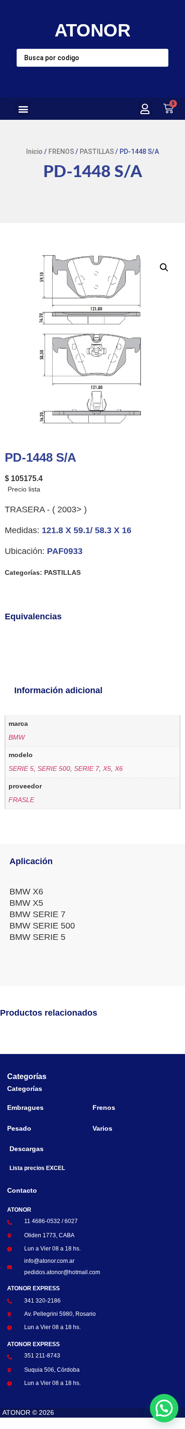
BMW (17, 737)
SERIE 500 (53, 768)
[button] (23, 108)
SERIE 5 (21, 768)
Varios (102, 1128)
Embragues (25, 1107)
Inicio (34, 151)
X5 (107, 768)
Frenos (103, 1107)
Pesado (19, 1128)
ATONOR (92, 30)
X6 (119, 768)
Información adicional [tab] (58, 690)
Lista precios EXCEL (37, 1168)
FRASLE (21, 800)
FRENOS (61, 151)
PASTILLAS (97, 151)
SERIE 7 (86, 768)
